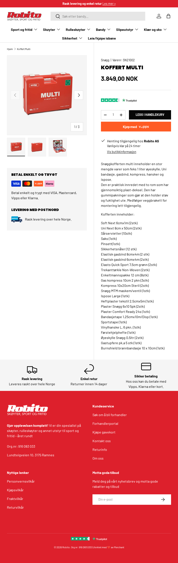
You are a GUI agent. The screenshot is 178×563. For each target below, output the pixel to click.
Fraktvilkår (15, 499)
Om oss (98, 458)
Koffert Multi (23, 48)
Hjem (10, 48)
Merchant (119, 547)
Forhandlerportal (105, 423)
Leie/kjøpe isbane (102, 38)
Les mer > (109, 3)
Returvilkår (15, 507)
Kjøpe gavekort (103, 432)
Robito (66, 547)
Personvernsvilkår (21, 481)
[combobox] (98, 16)
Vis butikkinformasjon (121, 152)
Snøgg (105, 60)
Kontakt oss (101, 441)
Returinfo (99, 449)
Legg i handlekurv (150, 114)
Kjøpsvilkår (15, 490)
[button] (168, 16)
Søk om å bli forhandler (109, 415)
